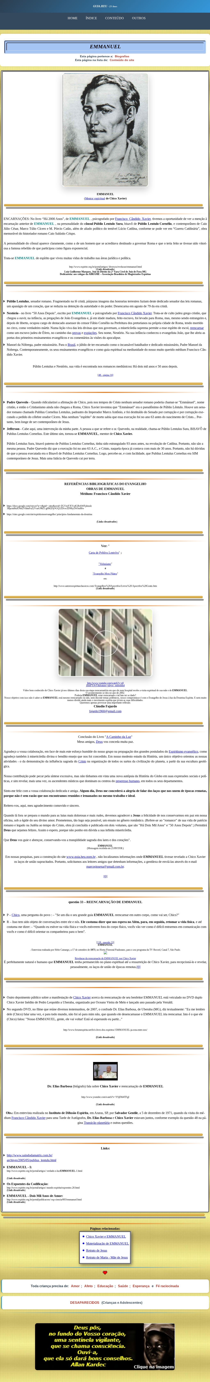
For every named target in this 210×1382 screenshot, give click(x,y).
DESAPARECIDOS (84, 1302)
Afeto (88, 1286)
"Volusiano (104, 563)
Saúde (123, 1286)
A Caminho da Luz (118, 736)
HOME (73, 18)
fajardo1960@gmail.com (105, 711)
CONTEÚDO (114, 18)
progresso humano (127, 781)
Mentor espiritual (95, 198)
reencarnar (197, 328)
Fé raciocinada (167, 1286)
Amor (75, 1286)
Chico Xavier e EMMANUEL (106, 1236)
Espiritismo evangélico (183, 751)
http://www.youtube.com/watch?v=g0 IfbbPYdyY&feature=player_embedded (105, 684)
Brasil (71, 344)
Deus (99, 741)
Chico (15, 915)
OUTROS (139, 18)
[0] (105, 876)
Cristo (82, 761)
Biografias (122, 56)
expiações (90, 333)
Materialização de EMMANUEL (107, 1243)
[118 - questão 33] (105, 942)
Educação (105, 1286)
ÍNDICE (91, 18)
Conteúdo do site (122, 60)
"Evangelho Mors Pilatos (105, 573)
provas (76, 333)
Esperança (141, 1286)
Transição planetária (97, 1122)
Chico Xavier (82, 997)
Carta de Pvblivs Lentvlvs (104, 552)
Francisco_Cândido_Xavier (133, 219)
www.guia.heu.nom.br (81, 856)
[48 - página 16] (105, 375)
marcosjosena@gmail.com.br (105, 866)
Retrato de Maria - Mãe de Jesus (107, 1257)
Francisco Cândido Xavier (135, 313)
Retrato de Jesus (96, 1250)
